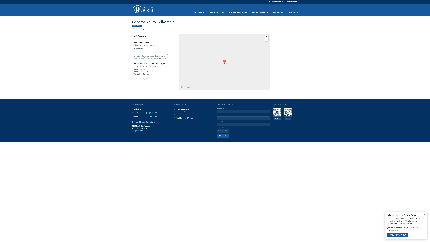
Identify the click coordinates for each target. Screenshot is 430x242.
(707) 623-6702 (151, 116)
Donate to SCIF (292, 2)
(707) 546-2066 (137, 131)
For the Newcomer (238, 12)
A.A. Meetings (200, 12)
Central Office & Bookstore (143, 122)
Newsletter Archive (183, 115)
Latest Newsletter (182, 110)
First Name (220, 115)
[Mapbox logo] (185, 87)
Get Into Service (260, 12)
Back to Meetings (138, 29)
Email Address (221, 108)
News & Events (217, 12)
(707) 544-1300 (151, 113)
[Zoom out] (266, 39)
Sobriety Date (221, 128)
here (396, 230)
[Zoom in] (266, 36)
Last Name (220, 121)
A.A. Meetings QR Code (184, 118)
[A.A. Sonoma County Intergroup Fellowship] (141, 10)
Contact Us (293, 12)
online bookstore (274, 2)
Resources (278, 12)
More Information (397, 235)
